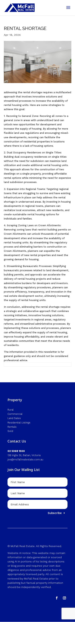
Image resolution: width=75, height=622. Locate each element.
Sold (10, 431)
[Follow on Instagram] (64, 598)
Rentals (12, 426)
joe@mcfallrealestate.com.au (25, 459)
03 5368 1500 (16, 451)
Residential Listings (19, 422)
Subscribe (55, 513)
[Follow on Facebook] (57, 598)
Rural (11, 409)
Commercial (15, 413)
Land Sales (14, 418)
